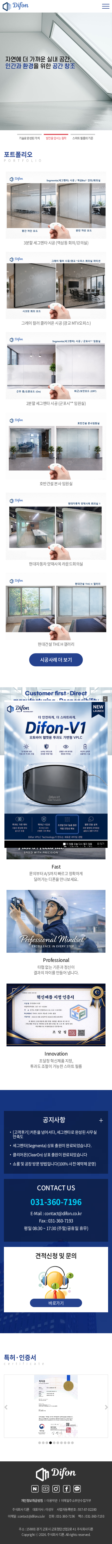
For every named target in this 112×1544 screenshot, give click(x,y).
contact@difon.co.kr (63, 1213)
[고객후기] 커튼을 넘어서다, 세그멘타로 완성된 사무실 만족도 (55, 1134)
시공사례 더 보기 (56, 659)
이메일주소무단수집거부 (76, 1500)
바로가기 (56, 1303)
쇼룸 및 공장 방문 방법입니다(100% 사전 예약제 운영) (54, 1164)
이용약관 (51, 1500)
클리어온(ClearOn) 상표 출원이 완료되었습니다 (50, 1154)
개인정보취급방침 (32, 1500)
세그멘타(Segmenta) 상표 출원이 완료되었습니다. (52, 1145)
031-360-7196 (56, 1201)
